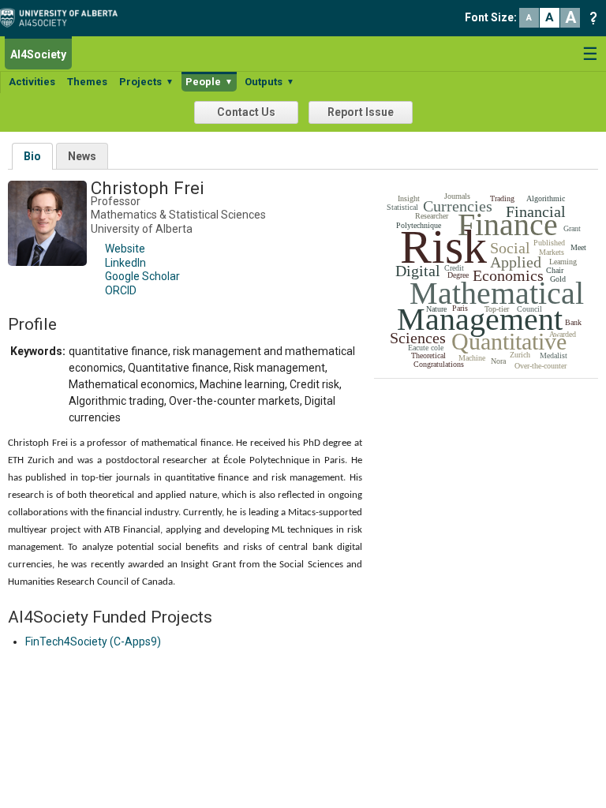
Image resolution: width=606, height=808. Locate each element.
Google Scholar (142, 276)
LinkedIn (125, 262)
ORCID (121, 290)
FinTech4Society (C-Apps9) (93, 641)
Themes (87, 82)
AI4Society (38, 54)
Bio (32, 156)
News (82, 156)
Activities (32, 82)
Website (125, 248)
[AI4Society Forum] (63, 16)
